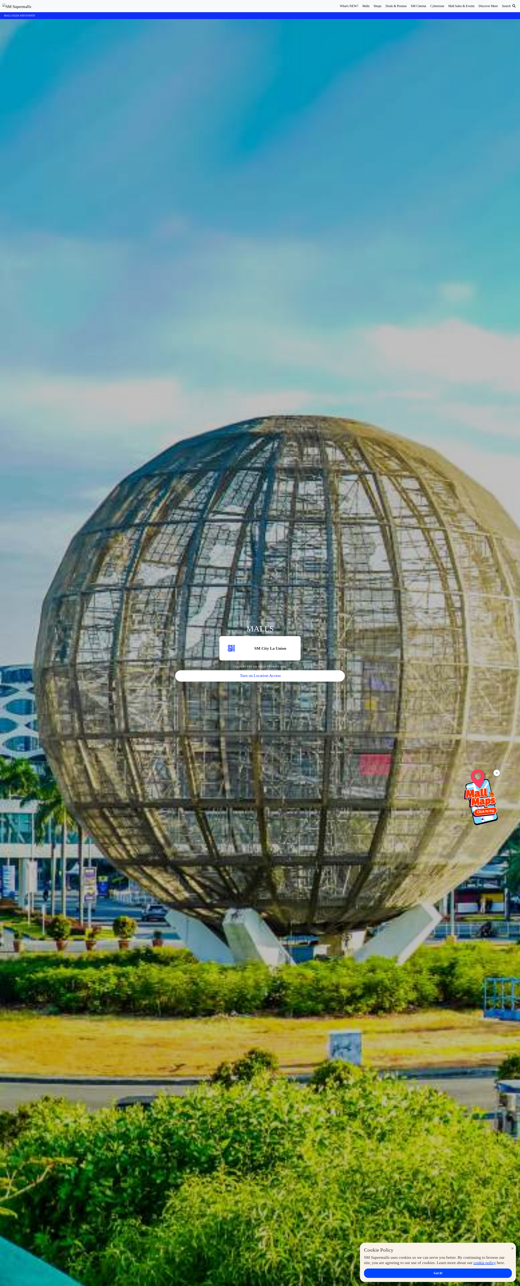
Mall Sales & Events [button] (461, 6)
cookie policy (484, 1262)
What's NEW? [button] (349, 6)
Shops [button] (377, 6)
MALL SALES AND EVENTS (19, 15)
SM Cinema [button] (418, 6)
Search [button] (506, 6)
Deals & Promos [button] (396, 6)
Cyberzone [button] (437, 6)
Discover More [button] (488, 6)
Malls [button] (365, 6)
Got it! (438, 1273)
